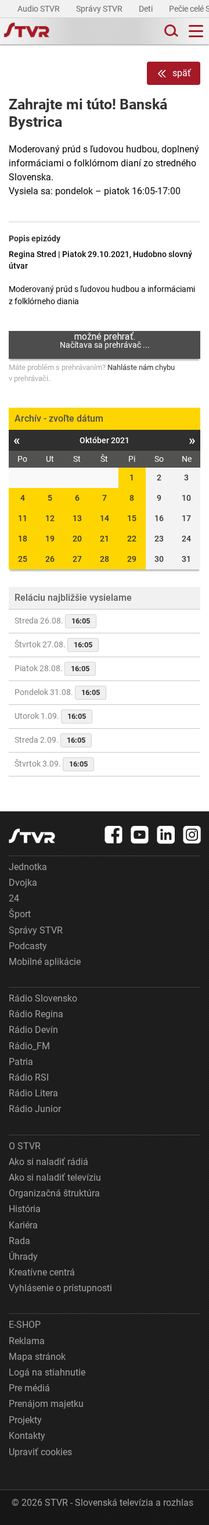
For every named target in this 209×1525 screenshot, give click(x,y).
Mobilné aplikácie (45, 961)
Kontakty (27, 1435)
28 (104, 559)
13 (77, 518)
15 (131, 518)
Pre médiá (29, 1388)
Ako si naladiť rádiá (48, 1161)
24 (14, 898)
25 (22, 559)
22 (131, 538)
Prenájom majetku (46, 1403)
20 (77, 538)
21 (104, 538)
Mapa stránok (37, 1356)
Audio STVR (39, 8)
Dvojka (23, 882)
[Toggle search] (170, 31)
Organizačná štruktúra (54, 1193)
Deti (146, 8)
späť (181, 73)
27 (77, 559)
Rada (19, 1240)
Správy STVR (100, 8)
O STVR (25, 1146)
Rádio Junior (35, 1108)
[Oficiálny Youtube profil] (140, 834)
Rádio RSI (29, 1077)
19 (50, 538)
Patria (21, 1061)
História (25, 1208)
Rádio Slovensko (43, 998)
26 (50, 559)
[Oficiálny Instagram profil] (192, 834)
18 (22, 538)
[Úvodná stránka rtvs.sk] (26, 31)
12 (50, 518)
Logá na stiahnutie (47, 1372)
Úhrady (23, 1256)
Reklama (27, 1340)
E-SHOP (25, 1324)
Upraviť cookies (40, 1452)
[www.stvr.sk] (32, 836)
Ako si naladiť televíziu (55, 1177)
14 (104, 518)
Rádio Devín (33, 1029)
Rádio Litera (33, 1093)
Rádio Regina (36, 1014)
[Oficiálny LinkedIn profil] (166, 834)
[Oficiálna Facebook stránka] (113, 834)
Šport (20, 914)
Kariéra (23, 1225)
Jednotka (28, 866)
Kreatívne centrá (42, 1272)
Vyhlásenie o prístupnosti (60, 1288)
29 (131, 559)
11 (22, 518)
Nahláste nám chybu (141, 367)
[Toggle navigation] (196, 31)
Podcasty (28, 946)
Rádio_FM (29, 1046)
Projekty (25, 1420)
